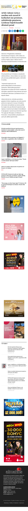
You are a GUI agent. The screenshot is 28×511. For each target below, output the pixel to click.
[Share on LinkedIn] (15, 31)
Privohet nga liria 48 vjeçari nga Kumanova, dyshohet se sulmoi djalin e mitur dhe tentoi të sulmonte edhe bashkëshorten (13, 130)
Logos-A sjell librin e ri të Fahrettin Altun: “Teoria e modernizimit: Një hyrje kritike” (13, 159)
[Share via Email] (17, 31)
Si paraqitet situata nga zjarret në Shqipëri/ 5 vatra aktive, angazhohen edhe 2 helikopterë (12, 138)
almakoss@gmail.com (8, 494)
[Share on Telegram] (20, 31)
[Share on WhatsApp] (23, 31)
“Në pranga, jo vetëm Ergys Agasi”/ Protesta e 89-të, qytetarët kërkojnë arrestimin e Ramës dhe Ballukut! (13, 184)
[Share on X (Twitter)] (12, 31)
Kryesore (11, 27)
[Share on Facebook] (9, 31)
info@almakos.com (11, 492)
